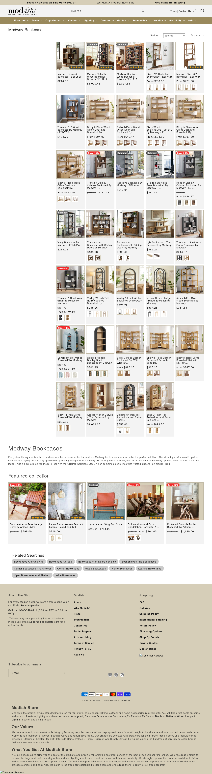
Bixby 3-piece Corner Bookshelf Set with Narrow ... (188, 360)
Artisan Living (82, 637)
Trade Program (83, 631)
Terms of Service (84, 643)
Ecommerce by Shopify (120, 700)
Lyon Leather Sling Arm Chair (105, 524)
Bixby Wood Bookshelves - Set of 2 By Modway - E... (159, 130)
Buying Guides (148, 643)
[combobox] (107, 11)
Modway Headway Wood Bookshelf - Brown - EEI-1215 (127, 76)
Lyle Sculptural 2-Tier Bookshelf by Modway (159, 243)
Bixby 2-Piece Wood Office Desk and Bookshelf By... (98, 130)
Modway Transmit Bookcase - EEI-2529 (69, 75)
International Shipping (153, 619)
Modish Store (95, 700)
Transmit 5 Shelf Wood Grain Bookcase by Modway (70, 300)
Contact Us (185, 11)
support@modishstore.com (43, 621)
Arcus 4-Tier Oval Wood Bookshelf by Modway (187, 300)
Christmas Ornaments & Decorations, (106, 716)
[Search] (143, 11)
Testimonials (81, 619)
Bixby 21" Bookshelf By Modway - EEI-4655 (160, 75)
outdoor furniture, (27, 716)
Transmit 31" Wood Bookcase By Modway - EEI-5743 (69, 130)
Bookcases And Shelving (28, 561)
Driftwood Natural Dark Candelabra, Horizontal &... (143, 525)
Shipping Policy (149, 613)
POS (104, 700)
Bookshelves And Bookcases (139, 561)
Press (77, 613)
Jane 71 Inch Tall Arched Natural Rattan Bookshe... (159, 417)
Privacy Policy (82, 648)
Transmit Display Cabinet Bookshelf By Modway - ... (99, 185)
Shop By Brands (149, 637)
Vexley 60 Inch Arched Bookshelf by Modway (129, 299)
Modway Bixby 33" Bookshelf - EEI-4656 (188, 75)
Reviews (79, 654)
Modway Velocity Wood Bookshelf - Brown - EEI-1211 (97, 76)
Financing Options (150, 631)
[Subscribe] (64, 673)
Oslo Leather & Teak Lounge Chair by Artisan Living (26, 525)
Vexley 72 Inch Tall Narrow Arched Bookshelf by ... (97, 300)
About (77, 602)
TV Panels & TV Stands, (140, 716)
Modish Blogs (147, 648)
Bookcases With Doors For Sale (97, 561)
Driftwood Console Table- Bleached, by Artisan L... (181, 525)
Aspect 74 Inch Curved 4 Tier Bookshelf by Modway (100, 417)
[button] (202, 10)
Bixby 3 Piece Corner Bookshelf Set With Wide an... (129, 360)
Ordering (144, 608)
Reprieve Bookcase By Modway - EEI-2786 (130, 184)
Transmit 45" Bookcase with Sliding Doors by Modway (129, 245)
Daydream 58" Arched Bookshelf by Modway (69, 359)
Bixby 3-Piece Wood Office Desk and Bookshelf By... (187, 130)
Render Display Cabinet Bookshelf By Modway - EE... (188, 185)
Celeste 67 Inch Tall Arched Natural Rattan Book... (129, 417)
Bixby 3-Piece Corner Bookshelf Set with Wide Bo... (159, 360)
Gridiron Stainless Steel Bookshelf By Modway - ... (157, 185)
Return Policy (147, 625)
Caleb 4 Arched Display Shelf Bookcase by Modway (99, 360)
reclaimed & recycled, (71, 716)
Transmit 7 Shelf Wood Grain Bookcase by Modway (189, 245)
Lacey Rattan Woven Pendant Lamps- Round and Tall (66, 525)
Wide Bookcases (65, 575)
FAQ (142, 602)
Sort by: (154, 35)
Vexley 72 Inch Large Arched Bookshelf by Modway (159, 300)
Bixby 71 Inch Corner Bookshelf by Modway (69, 416)
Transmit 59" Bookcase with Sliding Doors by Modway (99, 245)
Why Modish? (82, 608)
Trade (173, 11)
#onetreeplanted (30, 605)
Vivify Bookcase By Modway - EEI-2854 (68, 243)
